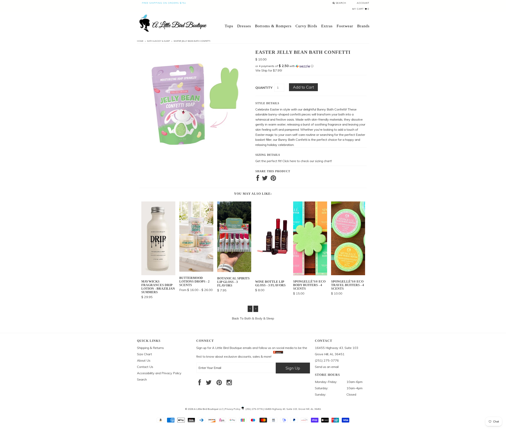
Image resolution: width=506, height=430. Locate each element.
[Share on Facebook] (257, 179)
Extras (327, 26)
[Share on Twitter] (265, 179)
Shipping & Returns (150, 348)
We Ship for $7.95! (268, 70)
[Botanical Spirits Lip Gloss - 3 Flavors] (234, 271)
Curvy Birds (306, 26)
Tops (229, 26)
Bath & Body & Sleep (158, 41)
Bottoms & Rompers (273, 26)
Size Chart (144, 354)
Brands (363, 26)
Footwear (345, 26)
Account (363, 3)
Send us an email (327, 367)
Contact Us (145, 367)
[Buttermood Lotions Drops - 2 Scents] (196, 270)
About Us (143, 360)
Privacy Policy (232, 408)
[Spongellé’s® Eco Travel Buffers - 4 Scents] (348, 274)
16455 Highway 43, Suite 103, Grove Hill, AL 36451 (292, 408)
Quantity (263, 88)
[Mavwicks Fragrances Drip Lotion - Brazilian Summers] (158, 274)
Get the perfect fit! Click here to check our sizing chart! (293, 161)
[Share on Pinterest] (273, 179)
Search (340, 3)
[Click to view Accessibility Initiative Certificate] (278, 356)
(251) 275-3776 (253, 408)
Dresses (244, 26)
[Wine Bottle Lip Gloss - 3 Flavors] (272, 274)
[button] (311, 66)
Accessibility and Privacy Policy (159, 373)
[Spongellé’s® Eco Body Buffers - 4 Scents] (310, 274)
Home (140, 41)
